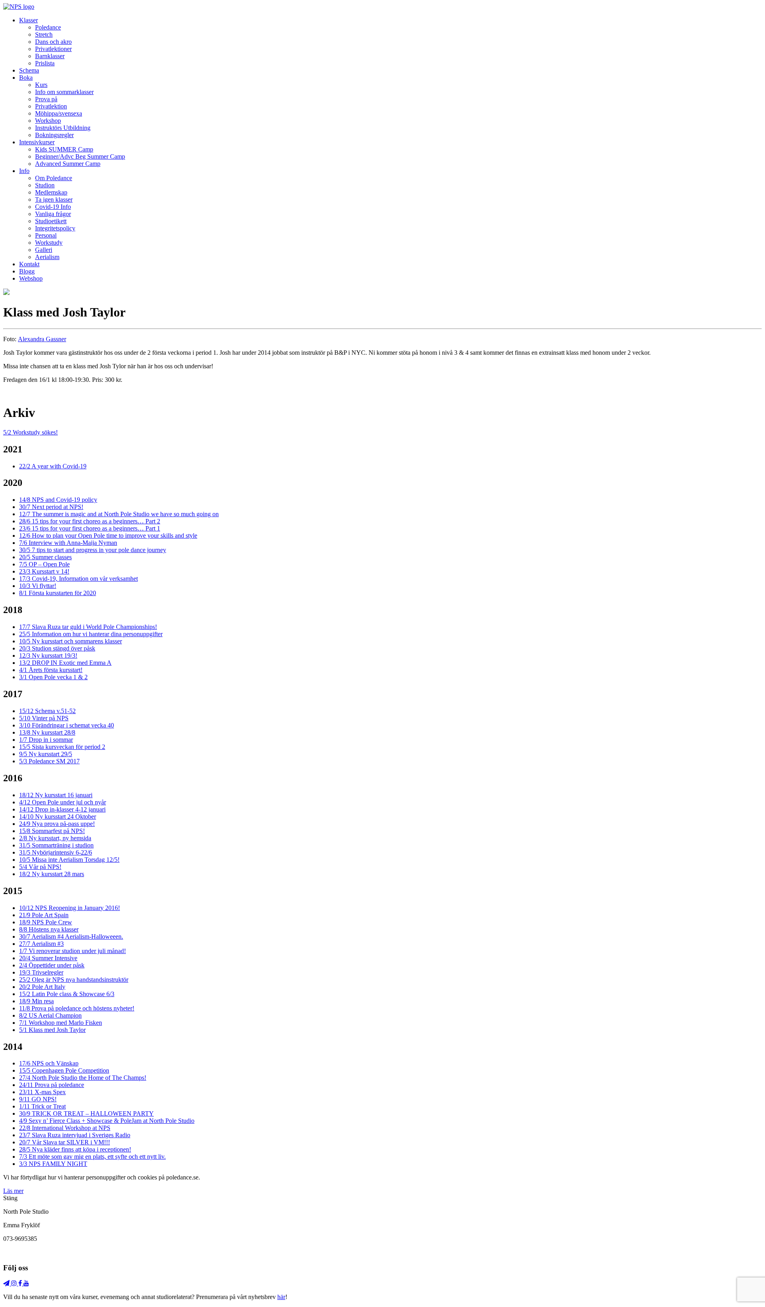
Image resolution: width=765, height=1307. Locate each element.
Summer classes (45, 557)
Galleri (43, 249)
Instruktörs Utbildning (62, 127)
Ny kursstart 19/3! (48, 655)
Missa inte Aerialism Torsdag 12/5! (69, 859)
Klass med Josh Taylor (52, 1029)
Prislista (45, 63)
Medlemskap (51, 192)
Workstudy (49, 242)
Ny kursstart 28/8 (47, 732)
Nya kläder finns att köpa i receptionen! (75, 1149)
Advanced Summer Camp (67, 163)
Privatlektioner (53, 48)
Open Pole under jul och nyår (62, 802)
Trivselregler (41, 972)
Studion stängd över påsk (57, 648)
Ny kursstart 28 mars (51, 874)
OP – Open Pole (44, 564)
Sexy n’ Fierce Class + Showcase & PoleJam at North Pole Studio (106, 1120)
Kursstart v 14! (44, 571)
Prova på (46, 99)
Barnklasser (50, 56)
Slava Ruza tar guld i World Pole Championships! (88, 626)
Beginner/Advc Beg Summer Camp (80, 156)
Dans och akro (53, 41)
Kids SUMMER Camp (64, 149)
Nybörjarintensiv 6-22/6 (55, 852)
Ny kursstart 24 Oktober (57, 816)
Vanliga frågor (53, 213)
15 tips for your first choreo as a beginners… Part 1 (89, 528)
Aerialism (47, 257)
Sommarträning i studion (56, 845)
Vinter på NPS (44, 718)
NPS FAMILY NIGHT (53, 1163)
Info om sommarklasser (64, 91)
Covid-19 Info (53, 206)
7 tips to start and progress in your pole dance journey (92, 549)
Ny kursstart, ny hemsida (55, 838)
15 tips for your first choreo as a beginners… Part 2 (89, 521)
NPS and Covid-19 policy (58, 499)
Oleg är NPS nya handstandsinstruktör (73, 979)
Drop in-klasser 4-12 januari (62, 809)
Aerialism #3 (41, 943)
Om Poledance (53, 178)
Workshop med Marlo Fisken (60, 1022)
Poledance (48, 27)
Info (24, 170)
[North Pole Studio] (18, 6)
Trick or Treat (42, 1106)
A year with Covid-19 (52, 466)
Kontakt (29, 264)
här (281, 1296)
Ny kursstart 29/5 (45, 754)
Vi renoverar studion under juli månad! (72, 950)
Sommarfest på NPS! (52, 830)
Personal (46, 235)
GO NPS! (38, 1099)
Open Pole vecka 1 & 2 (53, 677)
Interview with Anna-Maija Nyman (68, 542)
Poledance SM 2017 (49, 761)
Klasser (28, 20)
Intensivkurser (37, 142)
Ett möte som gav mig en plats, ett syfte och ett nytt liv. (92, 1156)
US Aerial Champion (50, 1015)
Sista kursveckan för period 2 (62, 746)
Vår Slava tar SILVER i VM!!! (64, 1142)
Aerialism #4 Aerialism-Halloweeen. (71, 936)
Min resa (36, 1001)
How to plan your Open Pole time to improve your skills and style (108, 535)
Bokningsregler (54, 135)
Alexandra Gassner (42, 339)
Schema (29, 70)
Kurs (41, 84)
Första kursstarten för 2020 (57, 593)
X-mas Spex (42, 1092)
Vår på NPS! (40, 866)
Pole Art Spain (44, 915)
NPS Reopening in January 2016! (69, 907)
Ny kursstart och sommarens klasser (70, 641)
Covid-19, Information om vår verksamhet (78, 578)
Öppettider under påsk (51, 965)
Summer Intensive (48, 958)
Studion (45, 185)
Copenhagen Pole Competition (64, 1070)
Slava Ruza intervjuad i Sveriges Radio (74, 1135)
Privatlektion (51, 106)
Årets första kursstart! (50, 669)
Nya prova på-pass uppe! (57, 823)
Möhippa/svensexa (58, 113)
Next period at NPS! (51, 506)
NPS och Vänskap (48, 1063)
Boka (26, 77)
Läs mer (13, 1190)
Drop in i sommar (46, 739)
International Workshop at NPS (64, 1127)
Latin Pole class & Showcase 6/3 (66, 994)
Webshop (31, 278)
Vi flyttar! (37, 585)
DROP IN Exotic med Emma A (65, 662)
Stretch (44, 34)
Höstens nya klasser (48, 929)
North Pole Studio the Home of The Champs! (82, 1077)
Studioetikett (51, 221)
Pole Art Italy (42, 986)
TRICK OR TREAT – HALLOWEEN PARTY (86, 1113)
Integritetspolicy (55, 228)
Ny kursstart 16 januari (55, 795)
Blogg (27, 271)
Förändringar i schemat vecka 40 (66, 725)
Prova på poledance (51, 1084)
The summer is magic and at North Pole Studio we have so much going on (119, 514)
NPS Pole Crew (45, 922)
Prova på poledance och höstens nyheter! (76, 1008)
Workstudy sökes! (30, 432)
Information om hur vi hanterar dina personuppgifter (91, 634)
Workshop (48, 120)
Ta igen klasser (54, 199)
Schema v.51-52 (47, 711)
